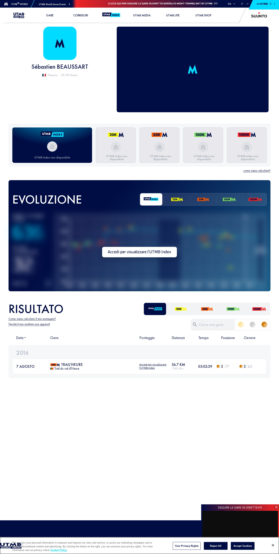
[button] (54, 4)
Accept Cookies (242, 545)
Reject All (215, 545)
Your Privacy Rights (187, 545)
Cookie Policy (58, 550)
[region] (139, 545)
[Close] (273, 545)
